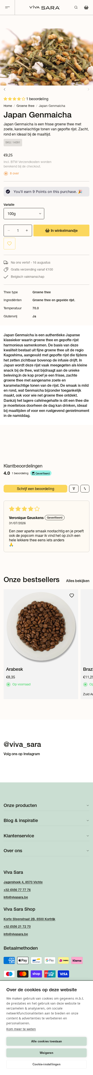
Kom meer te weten (21, 1029)
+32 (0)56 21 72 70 (17, 926)
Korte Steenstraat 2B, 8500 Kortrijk (29, 919)
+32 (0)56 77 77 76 (17, 890)
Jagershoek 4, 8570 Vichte (23, 882)
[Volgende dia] (84, 644)
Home (8, 106)
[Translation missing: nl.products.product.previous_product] (4, 89)
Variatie (9, 205)
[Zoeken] (76, 7)
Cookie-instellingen (46, 1064)
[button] (15, 99)
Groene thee (25, 106)
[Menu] (7, 7)
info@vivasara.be (16, 897)
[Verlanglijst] (9, 243)
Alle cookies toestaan (46, 1041)
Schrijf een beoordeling (35, 488)
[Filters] (74, 488)
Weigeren (46, 1053)
